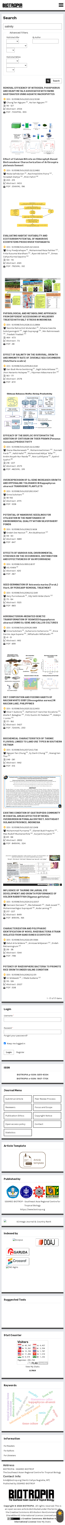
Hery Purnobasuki (16, 596)
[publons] (38, 1310)
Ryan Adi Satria (41, 253)
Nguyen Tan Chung (17, 753)
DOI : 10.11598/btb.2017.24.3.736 (22, 749)
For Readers (9, 1446)
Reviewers (10, 1107)
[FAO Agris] (18, 1273)
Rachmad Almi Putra (40, 173)
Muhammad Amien (41, 450)
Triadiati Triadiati (16, 334)
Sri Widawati (14, 978)
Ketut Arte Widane (17, 943)
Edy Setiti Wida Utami (40, 596)
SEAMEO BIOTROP (26, 1483)
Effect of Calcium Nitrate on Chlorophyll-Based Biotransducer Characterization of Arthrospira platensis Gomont (30, 162)
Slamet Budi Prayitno (45, 830)
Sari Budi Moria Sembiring (20, 369)
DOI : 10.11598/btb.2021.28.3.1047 (22, 491)
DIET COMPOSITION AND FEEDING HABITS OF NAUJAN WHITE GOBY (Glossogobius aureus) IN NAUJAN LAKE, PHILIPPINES (29, 700)
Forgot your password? (16, 1035)
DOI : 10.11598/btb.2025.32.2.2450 (23, 708)
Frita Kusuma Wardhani (17, 253)
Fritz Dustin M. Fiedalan (38, 715)
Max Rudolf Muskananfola (18, 834)
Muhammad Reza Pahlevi (43, 250)
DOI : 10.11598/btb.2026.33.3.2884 (23, 324)
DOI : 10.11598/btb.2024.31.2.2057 (22, 901)
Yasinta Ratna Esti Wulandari (22, 328)
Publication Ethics (14, 1115)
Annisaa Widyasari (40, 943)
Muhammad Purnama (19, 830)
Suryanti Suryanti (44, 834)
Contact (39, 1124)
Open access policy (15, 1124)
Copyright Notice (43, 1115)
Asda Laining (44, 908)
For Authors (9, 1451)
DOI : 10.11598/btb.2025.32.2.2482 (23, 447)
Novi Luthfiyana (41, 456)
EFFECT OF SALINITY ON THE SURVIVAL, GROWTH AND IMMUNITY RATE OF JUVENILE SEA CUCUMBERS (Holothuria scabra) (31, 357)
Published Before (13, 57)
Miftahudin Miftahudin (40, 634)
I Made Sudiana (32, 978)
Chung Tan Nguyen (17, 102)
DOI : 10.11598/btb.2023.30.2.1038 (23, 99)
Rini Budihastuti (38, 532)
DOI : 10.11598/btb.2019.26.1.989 (21, 627)
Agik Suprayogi (32, 331)
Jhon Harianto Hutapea (16, 372)
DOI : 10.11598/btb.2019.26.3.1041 (22, 366)
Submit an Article (14, 1099)
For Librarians (10, 1455)
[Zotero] (38, 1320)
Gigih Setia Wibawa (47, 369)
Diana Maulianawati (17, 450)
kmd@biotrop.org (12, 1480)
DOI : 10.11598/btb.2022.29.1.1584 (22, 939)
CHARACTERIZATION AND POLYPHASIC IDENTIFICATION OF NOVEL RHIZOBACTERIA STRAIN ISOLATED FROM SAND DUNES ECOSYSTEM (31, 931)
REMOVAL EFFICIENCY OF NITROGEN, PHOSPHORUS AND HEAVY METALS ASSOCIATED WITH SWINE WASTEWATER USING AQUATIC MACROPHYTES (31, 91)
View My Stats (33, 1366)
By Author (36, 37)
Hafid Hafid (20, 453)
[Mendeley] (27, 1310)
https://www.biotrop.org (32, 1209)
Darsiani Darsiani (16, 905)
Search (56, 81)
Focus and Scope (43, 1107)
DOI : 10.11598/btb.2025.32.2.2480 (23, 170)
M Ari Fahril (31, 177)
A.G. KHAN (12, 567)
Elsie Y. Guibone (15, 712)
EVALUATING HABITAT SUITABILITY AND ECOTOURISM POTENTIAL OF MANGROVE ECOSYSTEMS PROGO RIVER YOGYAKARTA (26, 238)
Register (20, 1052)
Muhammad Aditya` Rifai (42, 453)
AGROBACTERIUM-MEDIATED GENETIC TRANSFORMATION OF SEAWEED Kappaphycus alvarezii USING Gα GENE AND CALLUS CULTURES (30, 619)
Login (9, 1052)
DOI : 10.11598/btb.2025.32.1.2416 (22, 827)
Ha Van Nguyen (38, 102)
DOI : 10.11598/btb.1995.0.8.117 (20, 564)
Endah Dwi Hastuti (17, 532)
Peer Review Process (45, 1099)
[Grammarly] (27, 1320)
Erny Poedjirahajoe (17, 250)
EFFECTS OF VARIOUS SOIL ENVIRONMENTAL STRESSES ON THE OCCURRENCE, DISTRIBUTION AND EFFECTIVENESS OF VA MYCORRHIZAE (30, 556)
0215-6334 (42, 1074)
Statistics (10, 1132)
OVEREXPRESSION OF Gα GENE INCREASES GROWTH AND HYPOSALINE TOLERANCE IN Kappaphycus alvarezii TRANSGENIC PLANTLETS (32, 483)
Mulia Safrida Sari (16, 173)
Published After (12, 37)
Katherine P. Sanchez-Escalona (43, 712)
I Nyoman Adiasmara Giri (45, 372)
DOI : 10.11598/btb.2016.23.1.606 (21, 529)
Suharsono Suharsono (38, 631)
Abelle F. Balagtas (13, 715)
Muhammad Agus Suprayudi (19, 908)
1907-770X (42, 1078)
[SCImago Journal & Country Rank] (32, 1222)
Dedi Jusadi (53, 905)
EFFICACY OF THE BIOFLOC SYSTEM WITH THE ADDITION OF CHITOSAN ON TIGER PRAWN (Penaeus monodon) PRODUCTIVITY (31, 438)
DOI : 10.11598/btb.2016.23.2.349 (22, 592)
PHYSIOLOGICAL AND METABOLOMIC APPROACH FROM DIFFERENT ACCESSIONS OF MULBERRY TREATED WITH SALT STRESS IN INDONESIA (29, 316)
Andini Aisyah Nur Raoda (17, 456)
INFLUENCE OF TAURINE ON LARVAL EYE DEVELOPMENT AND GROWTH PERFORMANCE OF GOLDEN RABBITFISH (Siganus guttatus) (29, 893)
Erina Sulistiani (15, 494)
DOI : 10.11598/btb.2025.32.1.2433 (22, 247)
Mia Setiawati (36, 905)
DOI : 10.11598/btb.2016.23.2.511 (21, 974)
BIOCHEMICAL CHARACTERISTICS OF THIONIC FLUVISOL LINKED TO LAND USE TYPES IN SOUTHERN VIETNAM (32, 741)
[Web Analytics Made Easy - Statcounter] (32, 1370)
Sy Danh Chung (38, 753)
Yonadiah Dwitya (13, 177)
